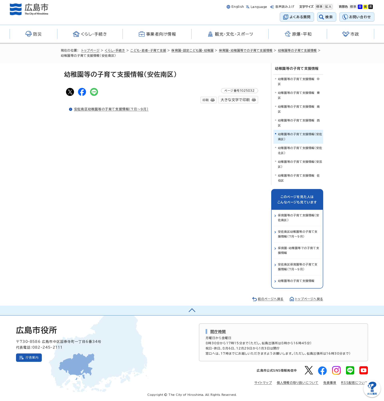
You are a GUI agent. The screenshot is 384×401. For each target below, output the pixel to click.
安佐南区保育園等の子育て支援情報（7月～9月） (298, 267)
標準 (319, 6)
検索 (329, 17)
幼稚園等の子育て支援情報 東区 (299, 95)
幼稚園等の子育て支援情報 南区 (299, 109)
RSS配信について (354, 382)
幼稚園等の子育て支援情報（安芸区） (300, 164)
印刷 (206, 100)
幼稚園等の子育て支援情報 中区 (299, 81)
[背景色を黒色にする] (370, 7)
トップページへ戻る (309, 299)
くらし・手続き (115, 50)
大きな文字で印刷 (235, 99)
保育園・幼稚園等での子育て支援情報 (246, 50)
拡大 (328, 6)
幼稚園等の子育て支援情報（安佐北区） (300, 150)
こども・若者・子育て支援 (148, 50)
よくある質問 (300, 17)
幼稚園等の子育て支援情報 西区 (299, 123)
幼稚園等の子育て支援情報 (297, 50)
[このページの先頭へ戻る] (192, 310)
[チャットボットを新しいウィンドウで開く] (372, 396)
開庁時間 (218, 331)
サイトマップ (263, 382)
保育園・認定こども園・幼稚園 (192, 50)
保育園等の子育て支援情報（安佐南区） (298, 218)
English (237, 6)
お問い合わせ (360, 17)
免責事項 (329, 382)
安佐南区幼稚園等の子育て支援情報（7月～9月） (111, 109)
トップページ (90, 50)
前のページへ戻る (271, 299)
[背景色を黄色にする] (365, 7)
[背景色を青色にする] (360, 7)
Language (259, 6)
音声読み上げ (285, 6)
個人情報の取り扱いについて (298, 382)
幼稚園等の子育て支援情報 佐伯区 (299, 178)
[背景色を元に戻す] (353, 7)
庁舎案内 (32, 357)
